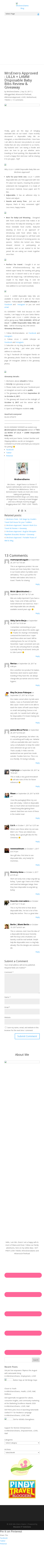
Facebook (8, 304)
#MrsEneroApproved (12, 97)
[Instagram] (22, 511)
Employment (26, 1376)
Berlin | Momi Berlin (19, 924)
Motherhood (31, 97)
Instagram (21, 304)
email (6, 307)
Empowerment (26, 1431)
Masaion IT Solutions (22, 1527)
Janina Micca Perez (19, 730)
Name (7, 997)
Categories (8, 1440)
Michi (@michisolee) (19, 591)
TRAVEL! (7, 100)
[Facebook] (19, 511)
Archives (7, 1449)
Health (23, 1391)
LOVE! (23, 97)
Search (35, 1360)
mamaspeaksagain (19, 559)
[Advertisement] (22, 39)
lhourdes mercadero (19, 901)
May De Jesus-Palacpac (21, 692)
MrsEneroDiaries (13, 91)
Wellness (7, 1394)
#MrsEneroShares (13, 1376)
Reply (38, 584)
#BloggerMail (9, 94)
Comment (8, 972)
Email (7, 1007)
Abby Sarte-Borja (18, 620)
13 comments (18, 100)
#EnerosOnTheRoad (23, 94)
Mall (33, 1391)
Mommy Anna (16, 872)
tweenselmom (17, 848)
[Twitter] (25, 511)
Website (7, 1017)
